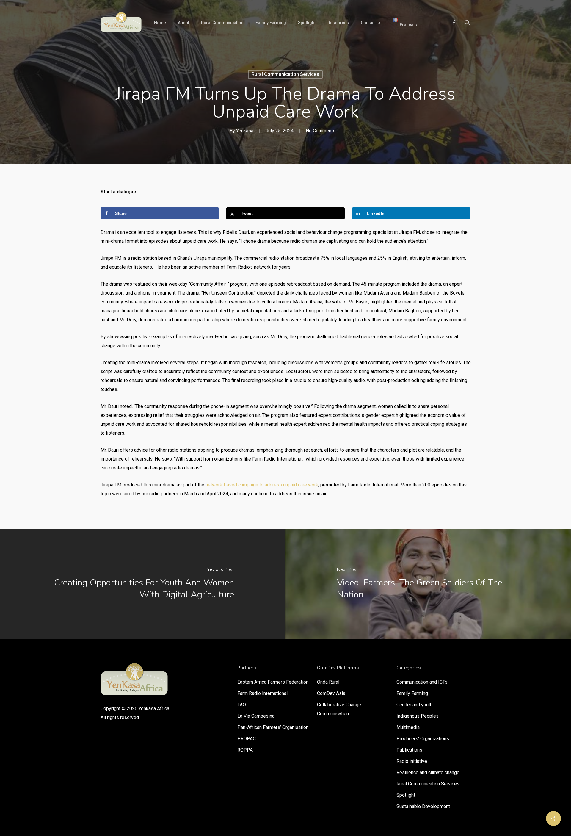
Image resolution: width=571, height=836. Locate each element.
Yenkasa (244, 131)
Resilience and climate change (427, 772)
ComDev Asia (331, 693)
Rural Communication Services (285, 74)
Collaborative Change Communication (339, 709)
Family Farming (412, 693)
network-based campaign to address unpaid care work (262, 485)
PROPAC (246, 738)
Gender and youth (414, 704)
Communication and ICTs (422, 682)
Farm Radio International (262, 693)
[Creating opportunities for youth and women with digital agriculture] (143, 583)
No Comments (320, 131)
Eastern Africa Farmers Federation (272, 682)
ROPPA (245, 750)
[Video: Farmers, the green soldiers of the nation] (428, 583)
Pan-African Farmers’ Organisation (272, 727)
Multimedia (408, 727)
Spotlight (405, 795)
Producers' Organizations (422, 738)
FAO (241, 704)
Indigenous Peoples (417, 716)
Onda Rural (328, 682)
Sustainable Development (423, 806)
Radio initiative (411, 761)
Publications (409, 750)
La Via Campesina (255, 716)
